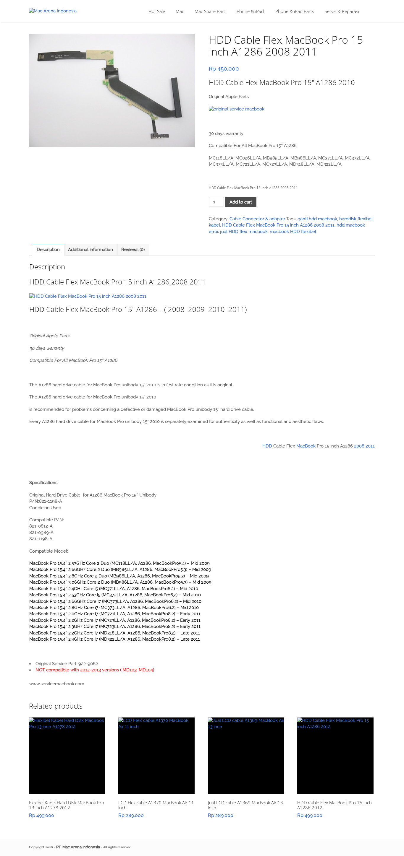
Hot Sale (156, 11)
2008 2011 (364, 446)
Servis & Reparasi (342, 11)
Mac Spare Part (210, 11)
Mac (180, 11)
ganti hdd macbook (317, 219)
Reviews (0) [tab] (133, 249)
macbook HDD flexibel (293, 231)
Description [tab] (48, 249)
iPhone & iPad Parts (294, 11)
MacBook (306, 446)
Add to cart (241, 202)
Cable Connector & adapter (257, 219)
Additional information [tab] (90, 249)
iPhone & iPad (250, 11)
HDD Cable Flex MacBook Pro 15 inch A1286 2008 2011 (278, 225)
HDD (267, 446)
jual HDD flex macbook (244, 231)
